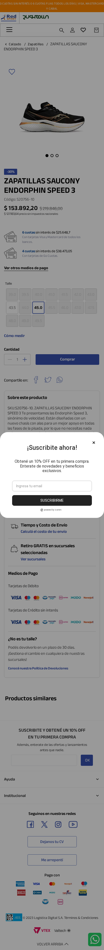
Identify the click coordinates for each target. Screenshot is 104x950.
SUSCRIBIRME (52, 500)
